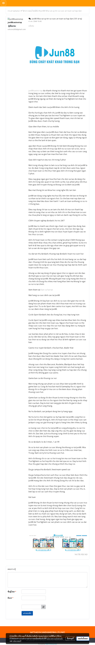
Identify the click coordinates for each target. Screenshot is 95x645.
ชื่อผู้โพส (12, 591)
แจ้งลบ (31, 26)
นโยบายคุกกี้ (17, 641)
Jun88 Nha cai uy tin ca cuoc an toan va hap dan (61, 11)
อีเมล (10, 598)
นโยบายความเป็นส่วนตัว (55, 639)
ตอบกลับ (28, 613)
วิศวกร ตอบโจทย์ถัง (30, 11)
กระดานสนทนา (14, 11)
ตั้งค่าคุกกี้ (70, 639)
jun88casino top (35, 90)
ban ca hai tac (47, 289)
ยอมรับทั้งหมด (83, 639)
